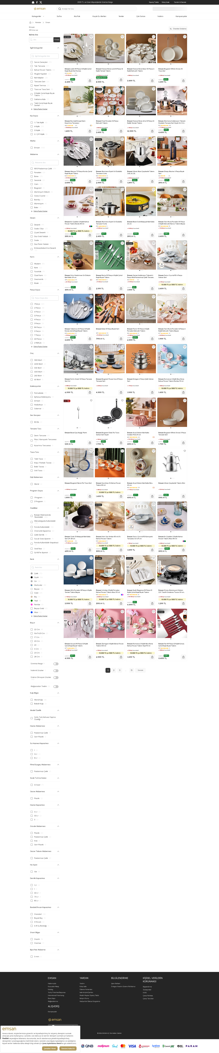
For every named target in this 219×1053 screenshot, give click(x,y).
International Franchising (56, 995)
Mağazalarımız (53, 1001)
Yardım (82, 984)
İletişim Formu (84, 998)
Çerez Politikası (148, 996)
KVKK (145, 993)
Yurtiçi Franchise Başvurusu (56, 992)
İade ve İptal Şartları (86, 992)
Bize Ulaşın (51, 998)
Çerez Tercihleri (148, 999)
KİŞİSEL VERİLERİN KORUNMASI (153, 980)
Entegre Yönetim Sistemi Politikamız (123, 986)
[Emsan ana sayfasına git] (55, 1020)
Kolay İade (83, 986)
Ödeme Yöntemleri (86, 989)
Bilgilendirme (147, 987)
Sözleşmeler (147, 990)
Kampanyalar (52, 1012)
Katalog (50, 989)
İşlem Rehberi (115, 984)
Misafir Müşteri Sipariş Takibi (89, 995)
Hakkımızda (52, 984)
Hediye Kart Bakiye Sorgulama (90, 1001)
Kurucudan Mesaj (53, 986)
